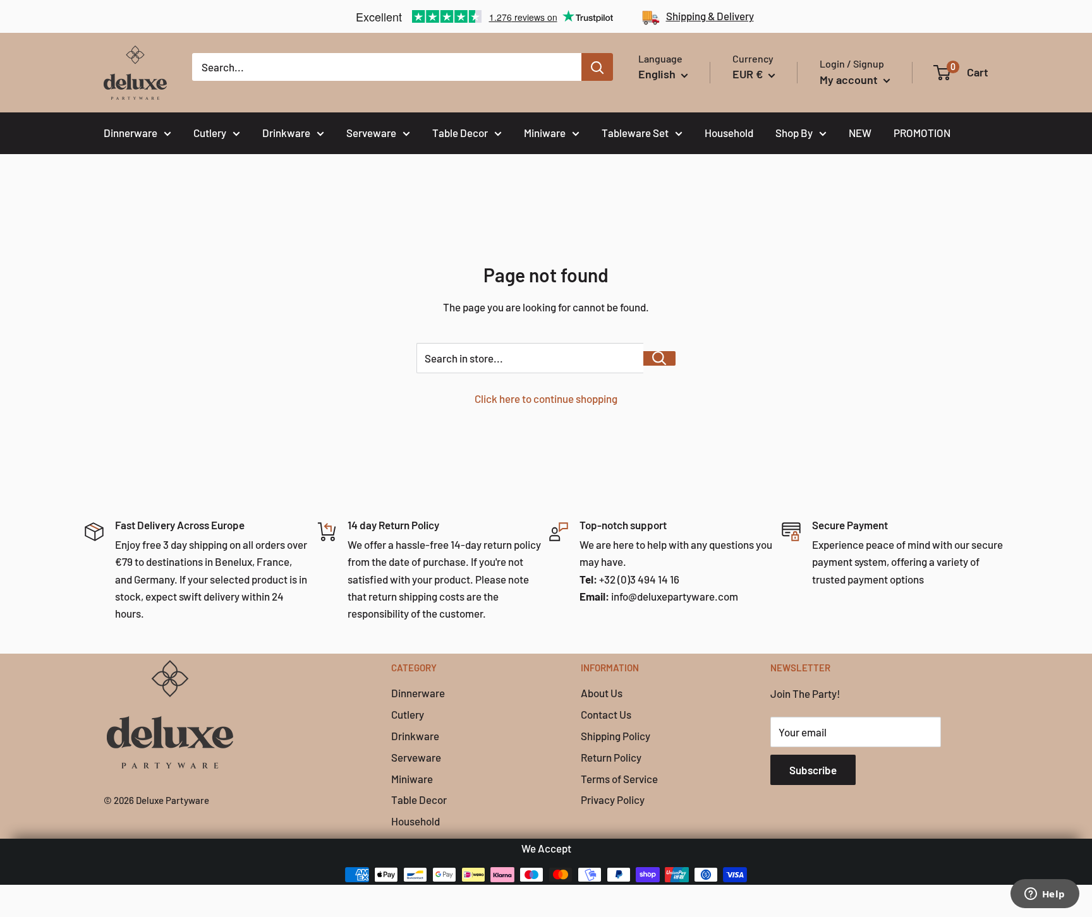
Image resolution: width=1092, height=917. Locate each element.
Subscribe (813, 770)
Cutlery (209, 132)
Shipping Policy (615, 735)
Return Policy (611, 757)
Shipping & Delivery (710, 15)
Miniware (545, 132)
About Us (601, 692)
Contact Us (606, 714)
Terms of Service (619, 778)
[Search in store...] (659, 358)
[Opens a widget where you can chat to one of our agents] (1044, 895)
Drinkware (286, 132)
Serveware (371, 132)
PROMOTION (922, 132)
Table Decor (460, 132)
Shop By (794, 132)
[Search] (597, 67)
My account (850, 80)
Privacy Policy (613, 799)
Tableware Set (635, 132)
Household (729, 132)
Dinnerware (130, 132)
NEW (860, 132)
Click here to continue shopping (546, 398)
